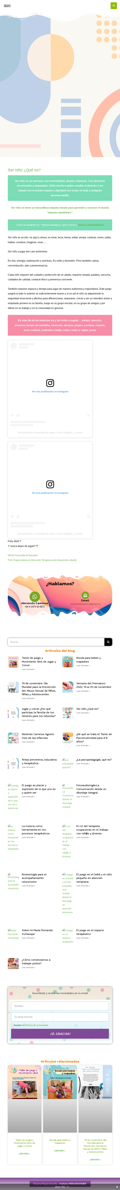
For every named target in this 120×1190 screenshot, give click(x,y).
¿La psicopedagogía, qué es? (94, 759)
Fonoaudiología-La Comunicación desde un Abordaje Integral (91, 789)
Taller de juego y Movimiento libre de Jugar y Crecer (39, 662)
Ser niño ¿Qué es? (24, 170)
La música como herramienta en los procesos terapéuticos (36, 830)
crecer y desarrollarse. (91, 224)
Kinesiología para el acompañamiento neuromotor (34, 878)
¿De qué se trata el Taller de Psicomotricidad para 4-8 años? (94, 738)
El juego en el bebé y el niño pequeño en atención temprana (94, 878)
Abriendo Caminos (34, 603)
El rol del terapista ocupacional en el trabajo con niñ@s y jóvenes (92, 830)
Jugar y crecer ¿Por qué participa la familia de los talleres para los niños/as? (39, 713)
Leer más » (24, 1153)
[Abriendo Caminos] (35, 596)
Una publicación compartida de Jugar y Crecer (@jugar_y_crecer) (50, 432)
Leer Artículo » (28, 669)
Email (85, 600)
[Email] (85, 595)
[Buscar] (108, 642)
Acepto (31, 1025)
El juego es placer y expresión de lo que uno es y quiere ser (39, 789)
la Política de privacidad (35, 1025)
